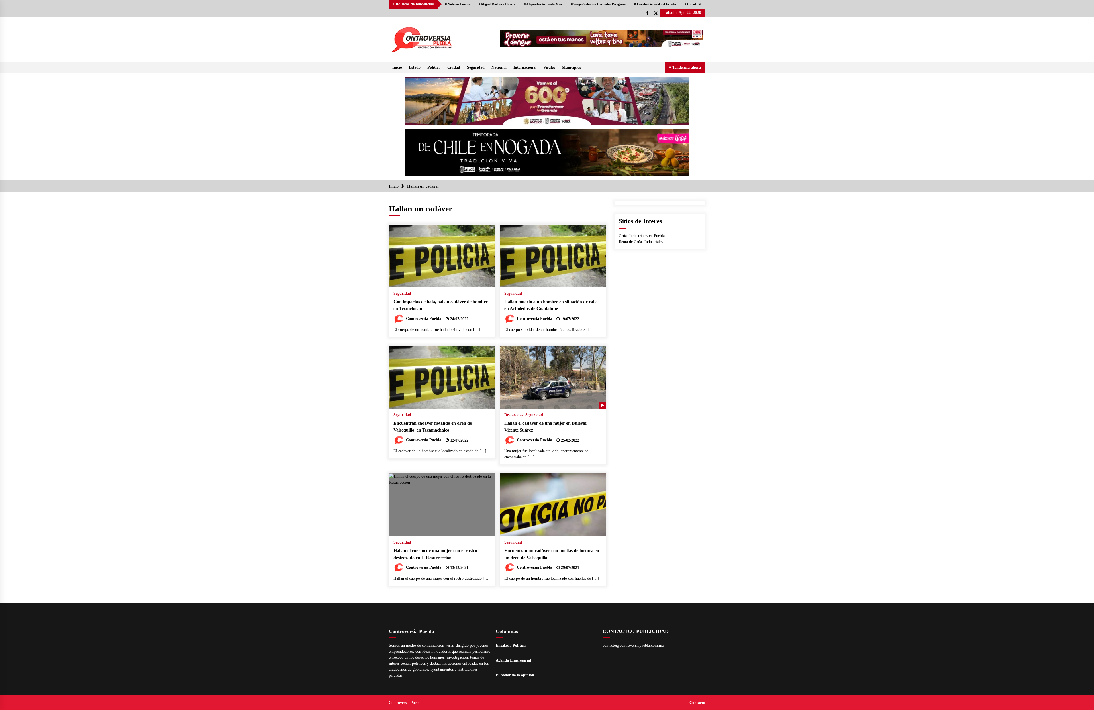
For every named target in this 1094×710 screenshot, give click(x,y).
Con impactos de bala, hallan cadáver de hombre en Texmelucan (440, 305)
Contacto (697, 703)
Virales (549, 67)
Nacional (499, 67)
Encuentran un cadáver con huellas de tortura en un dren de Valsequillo (551, 554)
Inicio (397, 67)
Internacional (524, 67)
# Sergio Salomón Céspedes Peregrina (598, 4)
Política (433, 67)
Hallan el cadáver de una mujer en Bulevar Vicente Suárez (545, 426)
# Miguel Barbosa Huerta (497, 4)
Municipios (571, 67)
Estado (415, 67)
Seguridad (476, 67)
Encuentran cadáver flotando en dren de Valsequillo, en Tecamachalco (432, 426)
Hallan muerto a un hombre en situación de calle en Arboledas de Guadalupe (550, 305)
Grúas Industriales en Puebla (642, 236)
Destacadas (513, 415)
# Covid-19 (693, 4)
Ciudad (453, 67)
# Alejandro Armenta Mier (543, 4)
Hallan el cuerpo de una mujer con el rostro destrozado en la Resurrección (435, 554)
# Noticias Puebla (457, 4)
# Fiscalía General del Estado (655, 4)
